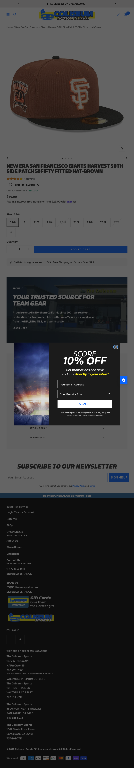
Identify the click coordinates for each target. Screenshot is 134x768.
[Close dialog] (116, 347)
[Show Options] (108, 394)
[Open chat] (123, 380)
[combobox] (83, 394)
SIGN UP (85, 404)
